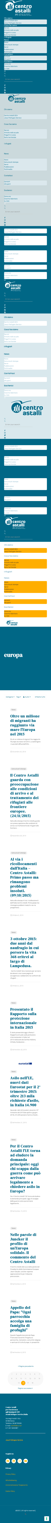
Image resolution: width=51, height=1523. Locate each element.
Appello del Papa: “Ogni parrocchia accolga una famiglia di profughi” (21, 1319)
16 (23, 1383)
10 (21, 1378)
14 (39, 1378)
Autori (27, 697)
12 (30, 1378)
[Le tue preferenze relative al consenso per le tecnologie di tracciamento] (46, 1518)
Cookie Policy (10, 1491)
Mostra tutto (40, 697)
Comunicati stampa (19, 769)
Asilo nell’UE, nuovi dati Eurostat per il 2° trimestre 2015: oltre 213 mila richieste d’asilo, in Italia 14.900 (25, 1091)
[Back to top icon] (44, 1517)
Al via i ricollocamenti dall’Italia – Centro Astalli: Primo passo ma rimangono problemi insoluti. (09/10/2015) (24, 877)
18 (32, 1383)
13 (35, 1378)
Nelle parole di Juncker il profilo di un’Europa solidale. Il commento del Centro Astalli (23, 1248)
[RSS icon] (25, 1514)
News (14, 710)
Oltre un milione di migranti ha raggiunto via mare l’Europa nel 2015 (25, 725)
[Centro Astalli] (18, 16)
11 (25, 1378)
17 (28, 1383)
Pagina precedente (26, 1366)
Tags (18, 697)
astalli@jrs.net (16, 1426)
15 (19, 1383)
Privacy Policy (10, 1474)
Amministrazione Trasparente (17, 1485)
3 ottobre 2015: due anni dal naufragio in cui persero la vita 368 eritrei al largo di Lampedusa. (24, 952)
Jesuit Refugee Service (14, 1440)
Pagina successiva (25, 1388)
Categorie (9, 697)
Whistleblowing (11, 1480)
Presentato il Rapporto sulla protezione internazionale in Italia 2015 (23, 1018)
